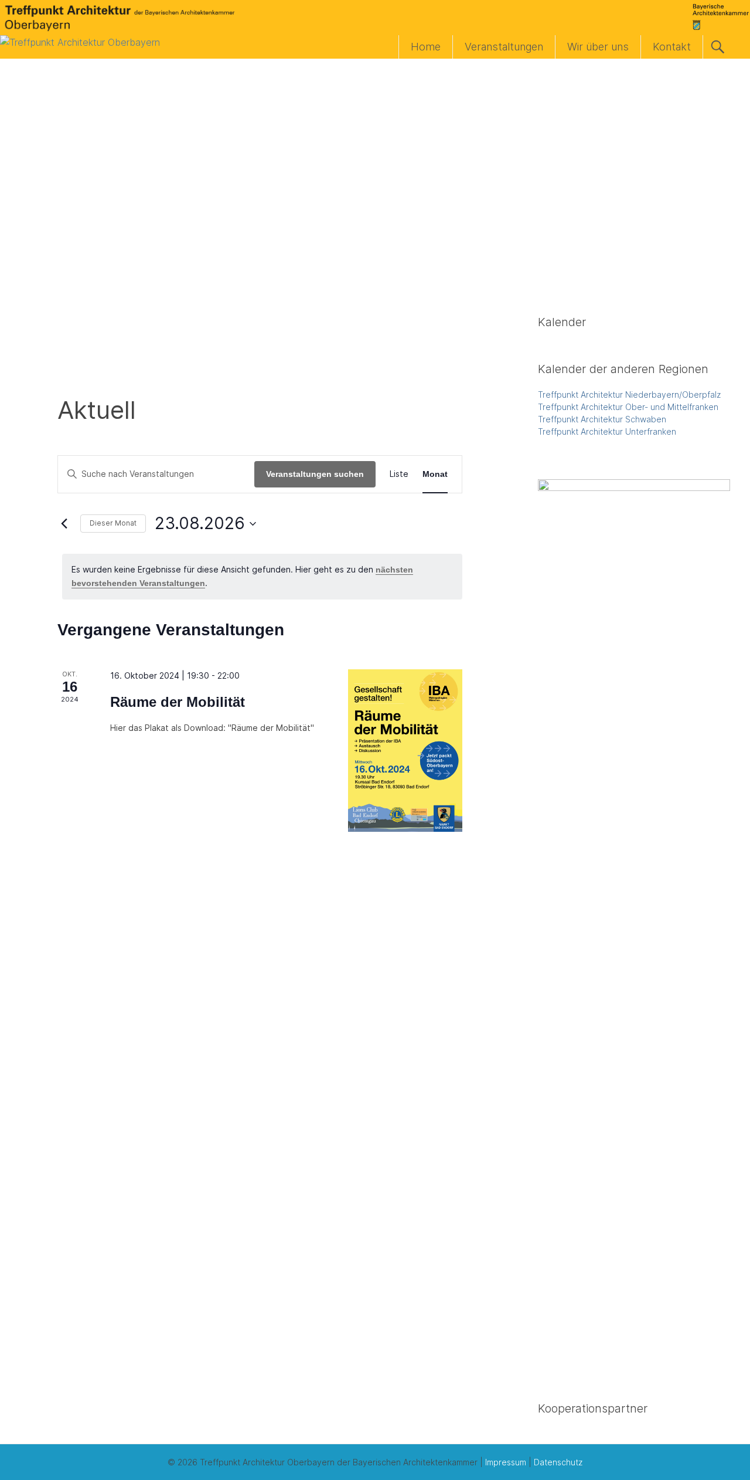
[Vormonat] (64, 524)
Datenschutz (558, 1462)
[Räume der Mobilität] (405, 750)
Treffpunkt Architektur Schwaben (602, 419)
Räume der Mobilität (177, 702)
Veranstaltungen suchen (315, 474)
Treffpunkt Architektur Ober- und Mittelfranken (628, 407)
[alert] (262, 576)
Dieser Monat (113, 523)
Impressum (505, 1462)
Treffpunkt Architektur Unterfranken (607, 431)
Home (426, 46)
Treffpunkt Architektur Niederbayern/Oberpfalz (629, 394)
